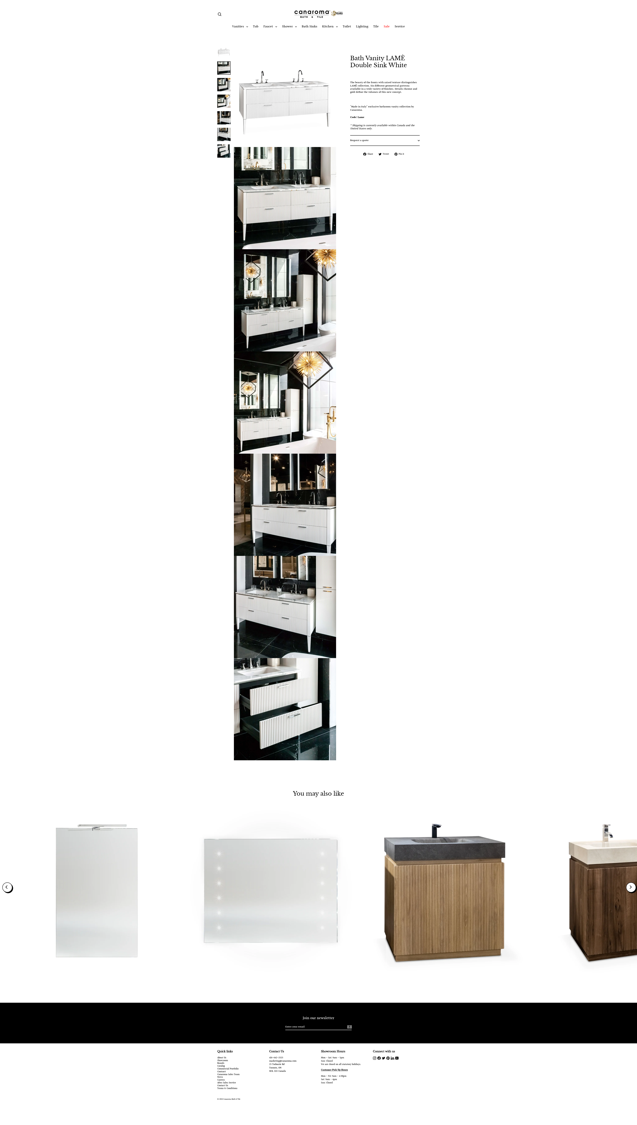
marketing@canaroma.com (282, 1061)
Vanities (238, 26)
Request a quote (359, 140)
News (220, 1077)
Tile (376, 26)
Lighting (362, 26)
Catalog (221, 1066)
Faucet (268, 26)
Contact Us (222, 1085)
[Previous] (7, 887)
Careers (221, 1080)
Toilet (347, 26)
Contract (221, 1071)
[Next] (631, 887)
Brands (220, 1063)
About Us (221, 1057)
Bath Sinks (309, 26)
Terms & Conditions (227, 1088)
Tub (255, 26)
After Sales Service (226, 1083)
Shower (287, 26)
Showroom (222, 1060)
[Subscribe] (349, 1027)
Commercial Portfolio (228, 1069)
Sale (387, 26)
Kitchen (328, 26)
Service (400, 26)
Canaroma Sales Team (228, 1074)
